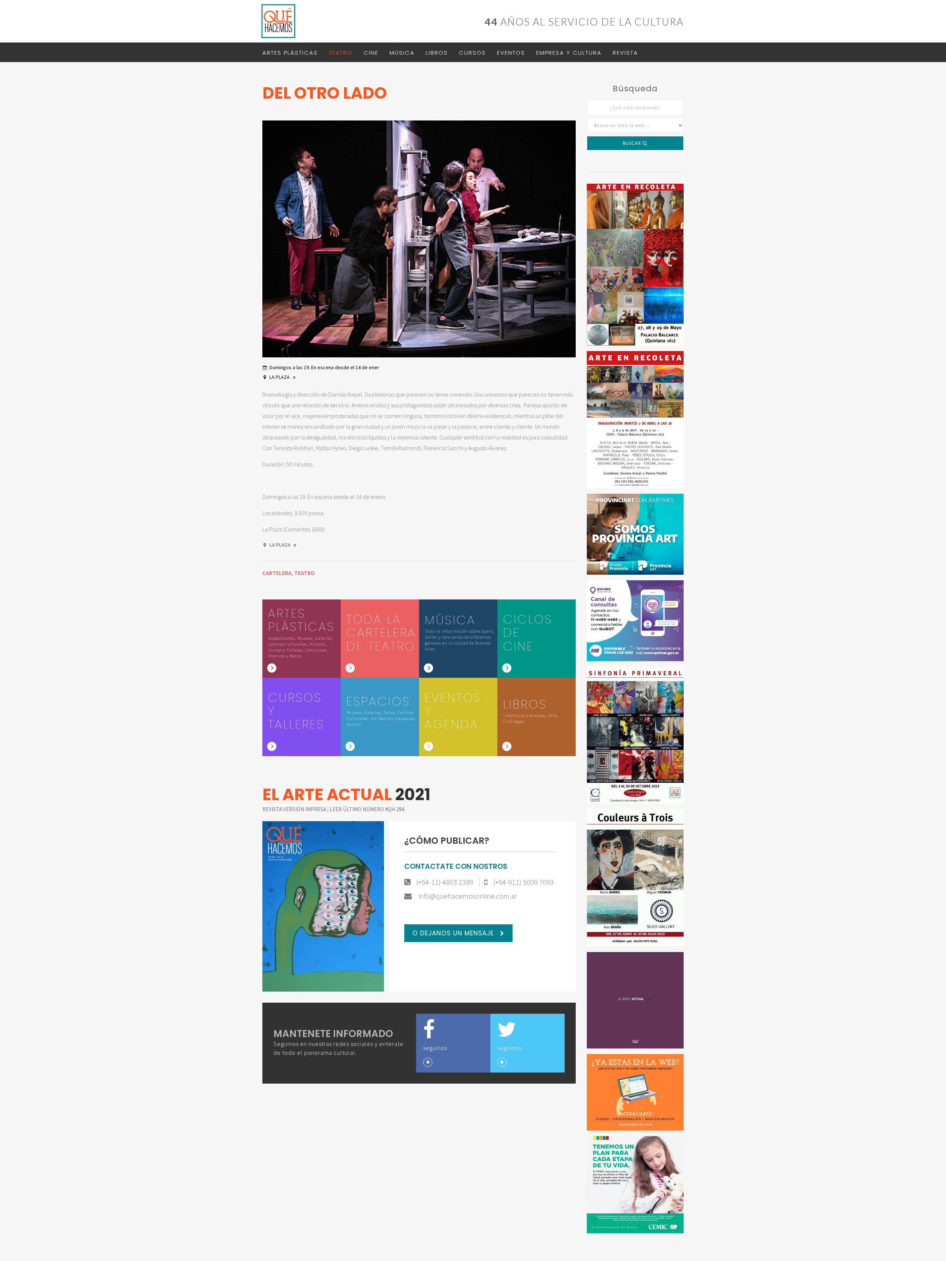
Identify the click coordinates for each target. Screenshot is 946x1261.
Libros (437, 53)
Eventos (511, 53)
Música (402, 53)
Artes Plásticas (290, 53)
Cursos (472, 53)
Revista (625, 53)
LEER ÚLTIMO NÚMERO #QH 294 (367, 809)
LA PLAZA (280, 377)
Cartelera (277, 573)
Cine (371, 53)
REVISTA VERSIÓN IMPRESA (294, 809)
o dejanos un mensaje (454, 933)
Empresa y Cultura (569, 53)
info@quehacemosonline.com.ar (467, 896)
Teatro (341, 53)
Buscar (633, 143)
